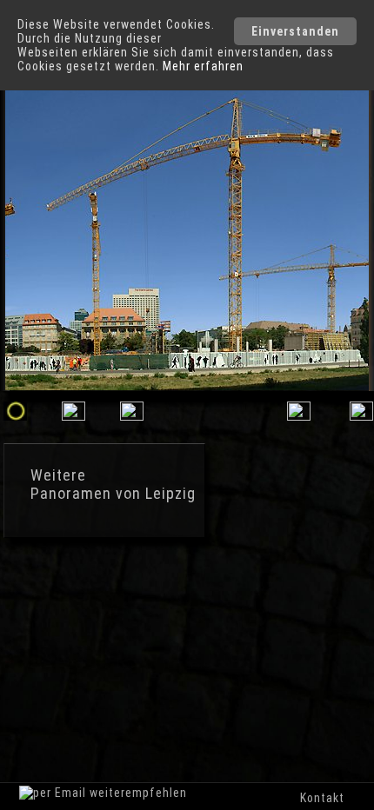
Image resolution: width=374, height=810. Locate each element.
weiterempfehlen (136, 793)
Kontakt (322, 798)
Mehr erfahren (203, 66)
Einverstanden (295, 31)
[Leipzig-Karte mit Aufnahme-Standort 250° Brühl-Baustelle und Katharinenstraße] (299, 416)
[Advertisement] (148, 617)
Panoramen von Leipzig (113, 493)
